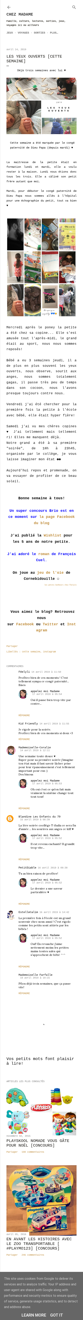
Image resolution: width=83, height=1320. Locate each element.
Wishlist (52, 535)
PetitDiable (27, 867)
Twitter (50, 624)
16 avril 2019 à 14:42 (54, 912)
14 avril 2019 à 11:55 (54, 723)
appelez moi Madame (45, 691)
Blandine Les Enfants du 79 (39, 816)
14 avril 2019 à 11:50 (46, 672)
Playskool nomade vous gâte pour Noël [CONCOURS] (37, 1143)
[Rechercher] (74, 6)
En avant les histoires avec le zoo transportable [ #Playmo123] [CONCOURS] (39, 1244)
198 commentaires (33, 1152)
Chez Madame (19, 14)
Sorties (39, 32)
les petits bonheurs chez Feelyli (60, 585)
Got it (56, 1315)
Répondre (24, 715)
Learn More (34, 1315)
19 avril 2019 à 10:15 (35, 977)
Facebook (25, 624)
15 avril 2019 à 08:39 (35, 819)
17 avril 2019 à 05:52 (47, 838)
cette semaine (31, 651)
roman (43, 554)
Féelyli (24, 671)
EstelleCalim (28, 912)
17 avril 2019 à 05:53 (47, 783)
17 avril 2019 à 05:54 (47, 694)
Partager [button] (12, 646)
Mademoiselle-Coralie (35, 747)
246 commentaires (33, 1255)
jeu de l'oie (50, 573)
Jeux (9, 32)
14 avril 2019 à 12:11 (35, 750)
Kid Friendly (28, 723)
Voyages (23, 32)
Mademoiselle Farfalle (35, 974)
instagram (49, 651)
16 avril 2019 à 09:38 (52, 867)
